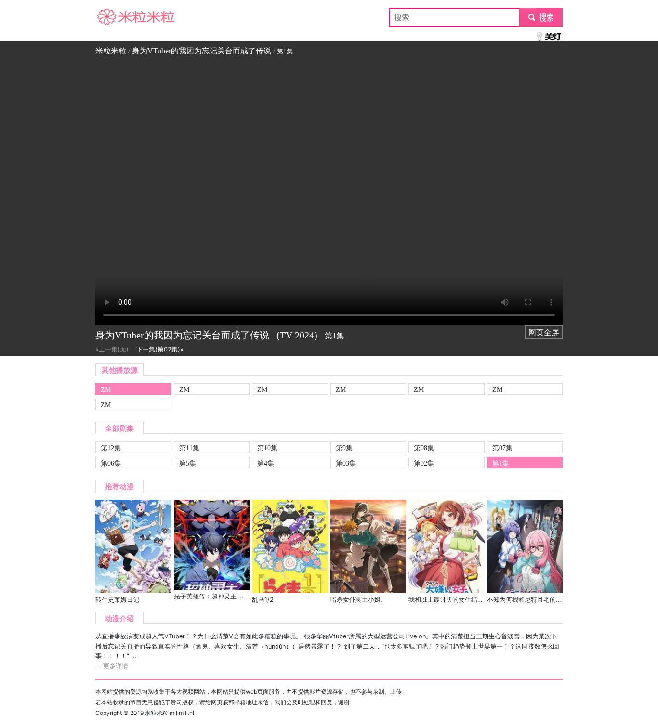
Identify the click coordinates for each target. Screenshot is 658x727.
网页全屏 (543, 332)
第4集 (265, 463)
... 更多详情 (111, 666)
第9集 (344, 448)
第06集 (111, 463)
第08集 (424, 448)
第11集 (189, 448)
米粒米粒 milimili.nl (169, 712)
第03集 (346, 463)
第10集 (267, 448)
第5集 (187, 463)
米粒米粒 (110, 17)
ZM (106, 389)
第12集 (111, 448)
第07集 (502, 448)
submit (541, 17)
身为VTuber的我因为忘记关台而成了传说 (201, 51)
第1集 (500, 463)
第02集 (424, 463)
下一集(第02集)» (160, 349)
